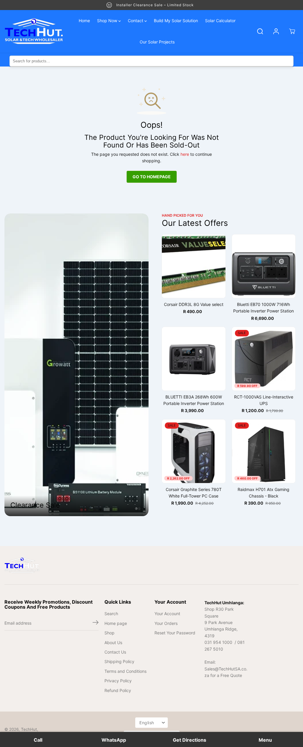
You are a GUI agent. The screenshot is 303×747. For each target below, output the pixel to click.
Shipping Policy (119, 661)
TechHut (29, 729)
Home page (115, 623)
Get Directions (189, 740)
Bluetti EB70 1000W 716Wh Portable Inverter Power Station (263, 307)
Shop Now (107, 20)
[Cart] (292, 31)
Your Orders (166, 623)
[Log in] (276, 31)
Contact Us (115, 651)
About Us (113, 642)
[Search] (260, 31)
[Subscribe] (96, 623)
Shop (109, 632)
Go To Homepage (152, 176)
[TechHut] (34, 31)
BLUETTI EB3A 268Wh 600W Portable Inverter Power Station (193, 400)
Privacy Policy (118, 680)
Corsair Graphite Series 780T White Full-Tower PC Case (194, 492)
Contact (136, 20)
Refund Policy (117, 690)
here (184, 154)
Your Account (167, 613)
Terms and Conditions (125, 671)
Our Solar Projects (157, 41)
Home (84, 20)
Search (111, 613)
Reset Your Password (174, 632)
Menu (265, 740)
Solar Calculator (220, 20)
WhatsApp (113, 740)
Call (38, 740)
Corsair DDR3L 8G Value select (193, 304)
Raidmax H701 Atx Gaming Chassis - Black (263, 492)
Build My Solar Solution (176, 20)
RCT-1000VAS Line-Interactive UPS (263, 400)
